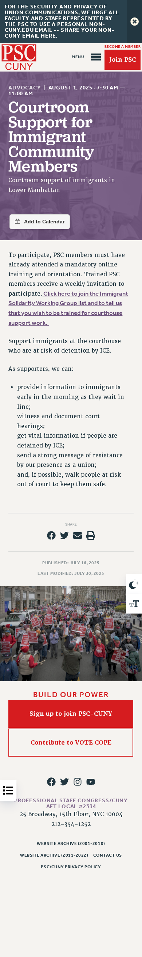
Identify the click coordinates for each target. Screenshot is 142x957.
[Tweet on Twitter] (64, 535)
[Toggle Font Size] (134, 604)
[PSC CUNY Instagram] (77, 781)
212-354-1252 (71, 824)
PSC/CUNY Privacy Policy (71, 866)
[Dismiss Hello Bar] (134, 21)
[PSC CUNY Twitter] (64, 781)
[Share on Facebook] (51, 535)
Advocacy (24, 88)
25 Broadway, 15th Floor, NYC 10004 (71, 814)
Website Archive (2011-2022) (54, 855)
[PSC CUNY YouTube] (90, 781)
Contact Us (107, 855)
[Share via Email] (77, 535)
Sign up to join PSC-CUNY (71, 714)
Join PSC (122, 60)
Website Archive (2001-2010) (71, 843)
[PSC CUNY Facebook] (51, 781)
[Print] (90, 535)
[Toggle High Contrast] (134, 584)
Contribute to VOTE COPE (71, 742)
